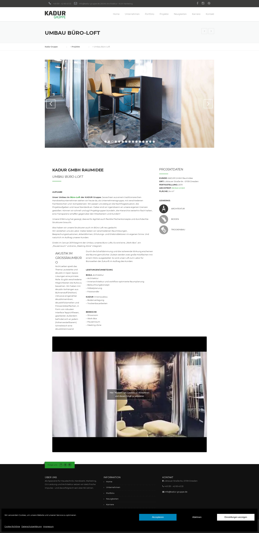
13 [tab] (147, 142)
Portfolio (149, 14)
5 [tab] (119, 142)
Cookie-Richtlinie (12, 526)
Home (116, 14)
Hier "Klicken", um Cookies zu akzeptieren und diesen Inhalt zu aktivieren (129, 394)
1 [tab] (105, 142)
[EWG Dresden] (211, 31)
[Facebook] (197, 4)
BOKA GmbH (178, 188)
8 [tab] (129, 142)
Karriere (196, 14)
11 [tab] (140, 142)
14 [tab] (150, 142)
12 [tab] (143, 142)
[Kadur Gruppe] (55, 14)
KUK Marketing (126, 4)
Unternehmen (132, 14)
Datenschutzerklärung (31, 526)
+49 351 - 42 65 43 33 (62, 4)
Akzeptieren (158, 517)
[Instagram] (203, 4)
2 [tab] (109, 142)
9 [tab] (133, 142)
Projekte (164, 14)
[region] (129, 104)
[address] (162, 481)
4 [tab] (116, 142)
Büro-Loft (75, 197)
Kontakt (210, 14)
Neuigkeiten (180, 14)
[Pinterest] (209, 4)
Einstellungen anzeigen (236, 517)
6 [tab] (123, 142)
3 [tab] (112, 142)
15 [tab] (154, 142)
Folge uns (52, 465)
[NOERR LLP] (204, 31)
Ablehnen (196, 517)
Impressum (48, 526)
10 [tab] (137, 142)
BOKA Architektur (109, 4)
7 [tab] (126, 142)
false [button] (50, 103)
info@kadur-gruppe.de (89, 4)
